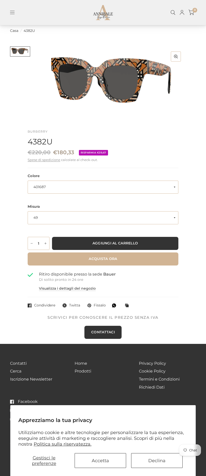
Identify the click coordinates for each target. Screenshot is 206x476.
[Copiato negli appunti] (128, 305)
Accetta (100, 460)
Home (81, 363)
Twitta (74, 305)
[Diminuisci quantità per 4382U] (31, 243)
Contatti (18, 363)
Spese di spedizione (44, 160)
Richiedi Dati (152, 387)
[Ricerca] (173, 12)
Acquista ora (103, 259)
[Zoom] (176, 56)
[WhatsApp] (115, 305)
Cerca (15, 371)
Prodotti (83, 371)
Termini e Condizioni (159, 379)
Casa (14, 31)
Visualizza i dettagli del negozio (67, 288)
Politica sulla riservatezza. (62, 444)
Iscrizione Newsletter (31, 379)
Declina (157, 460)
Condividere (44, 305)
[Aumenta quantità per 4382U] (45, 243)
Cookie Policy (152, 371)
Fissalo (100, 305)
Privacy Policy (152, 363)
